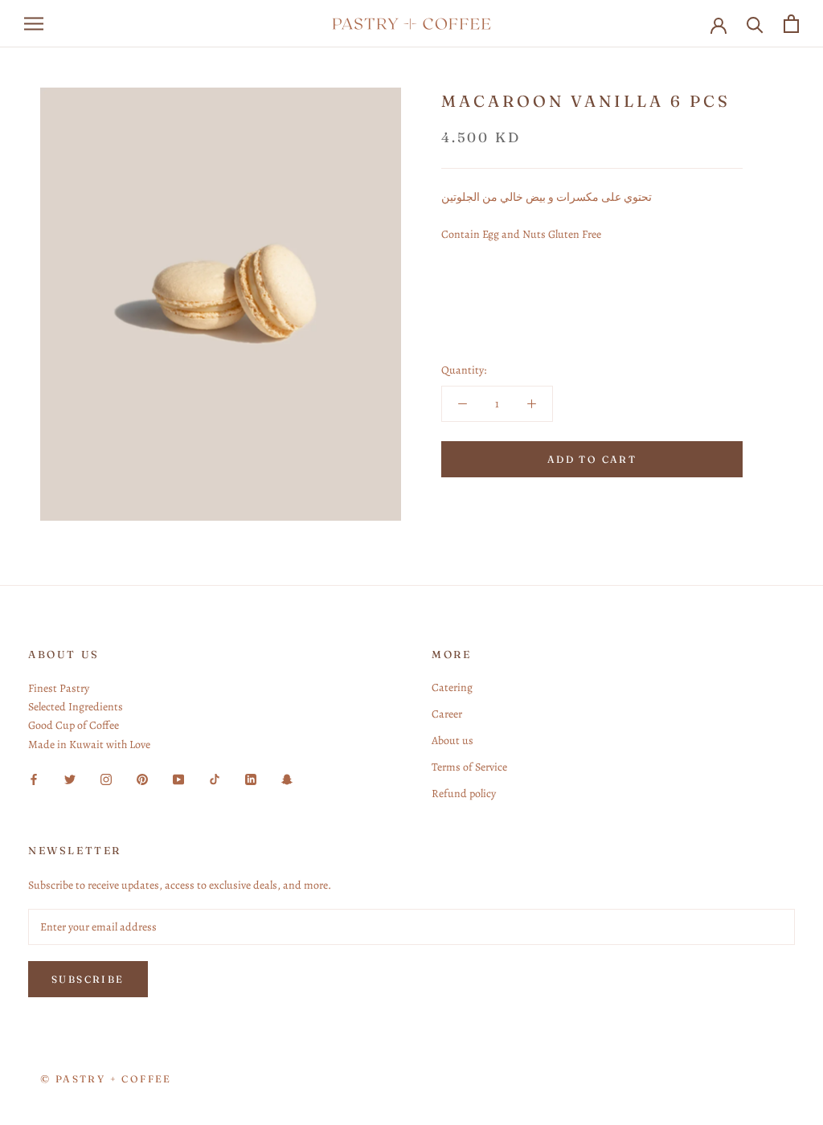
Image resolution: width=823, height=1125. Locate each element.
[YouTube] (178, 779)
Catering (452, 687)
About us (452, 740)
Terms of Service (469, 767)
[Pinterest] (142, 779)
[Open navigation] (33, 24)
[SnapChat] (287, 779)
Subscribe (88, 979)
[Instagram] (106, 779)
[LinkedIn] (250, 779)
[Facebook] (33, 779)
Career (447, 714)
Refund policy (464, 793)
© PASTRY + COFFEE (106, 1079)
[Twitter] (70, 779)
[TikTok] (214, 779)
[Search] (755, 23)
